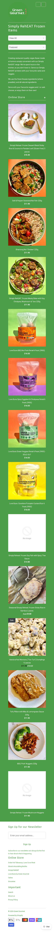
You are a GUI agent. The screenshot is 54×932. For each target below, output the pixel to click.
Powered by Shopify (15, 915)
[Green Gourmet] (18, 12)
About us (11, 896)
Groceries (11, 881)
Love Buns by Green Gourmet (18, 874)
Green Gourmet (19, 911)
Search (10, 892)
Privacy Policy (13, 900)
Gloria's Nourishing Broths (17, 866)
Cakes (10, 878)
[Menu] (38, 4)
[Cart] (43, 4)
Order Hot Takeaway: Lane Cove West (21, 863)
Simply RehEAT (13, 870)
